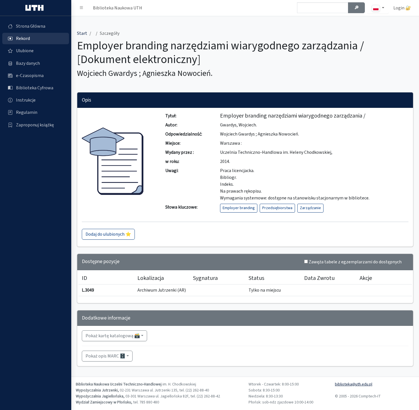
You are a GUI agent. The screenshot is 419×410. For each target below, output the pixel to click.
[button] (81, 8)
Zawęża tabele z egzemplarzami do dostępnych (355, 262)
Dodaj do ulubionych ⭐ (108, 234)
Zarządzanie (310, 208)
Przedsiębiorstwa (277, 208)
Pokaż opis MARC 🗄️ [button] (105, 356)
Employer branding (239, 208)
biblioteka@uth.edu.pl (353, 384)
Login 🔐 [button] (402, 8)
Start (82, 33)
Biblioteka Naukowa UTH (117, 8)
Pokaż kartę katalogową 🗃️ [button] (113, 336)
